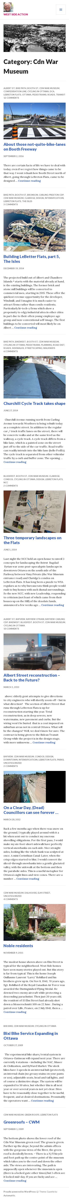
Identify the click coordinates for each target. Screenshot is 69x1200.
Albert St (9, 88)
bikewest (20, 341)
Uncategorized (13, 763)
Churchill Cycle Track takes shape (34, 403)
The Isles (27, 201)
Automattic (9, 1195)
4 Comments (11, 899)
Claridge (30, 198)
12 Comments (11, 98)
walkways (49, 348)
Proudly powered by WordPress (20, 1191)
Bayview (20, 619)
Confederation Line (15, 91)
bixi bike (8, 1026)
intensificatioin (54, 198)
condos (8, 479)
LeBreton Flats (12, 94)
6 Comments (11, 351)
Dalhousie (31, 893)
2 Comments (11, 485)
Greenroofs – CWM (22, 1122)
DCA (52, 91)
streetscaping (33, 348)
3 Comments (11, 204)
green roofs (32, 1114)
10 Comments (11, 628)
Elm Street (44, 893)
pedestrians (39, 94)
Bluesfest (9, 476)
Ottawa (26, 94)
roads (51, 94)
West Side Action (16, 14)
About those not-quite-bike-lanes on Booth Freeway (35, 146)
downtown (11, 759)
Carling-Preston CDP (51, 195)
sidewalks (18, 348)
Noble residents (18, 945)
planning (46, 345)
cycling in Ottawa (38, 91)
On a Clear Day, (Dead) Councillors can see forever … (31, 810)
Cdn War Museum (49, 88)
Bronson (32, 195)
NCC (6, 482)
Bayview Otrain (35, 619)
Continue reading (29, 180)
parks (60, 759)
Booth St (32, 88)
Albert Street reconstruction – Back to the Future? (32, 677)
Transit (60, 94)
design (40, 198)
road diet (59, 345)
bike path (21, 88)
